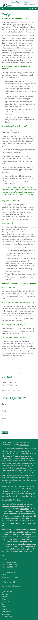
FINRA (22, 509)
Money (4, 606)
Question (5, 418)
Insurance (5, 601)
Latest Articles (7, 611)
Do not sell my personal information (21, 496)
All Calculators (7, 616)
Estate (4, 599)
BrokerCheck (24, 445)
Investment (5, 596)
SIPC (27, 509)
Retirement (5, 594)
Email (4, 411)
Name (4, 404)
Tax (3, 604)
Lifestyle (4, 609)
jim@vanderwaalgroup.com (11, 390)
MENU (31, 9)
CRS (3, 555)
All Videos (5, 614)
